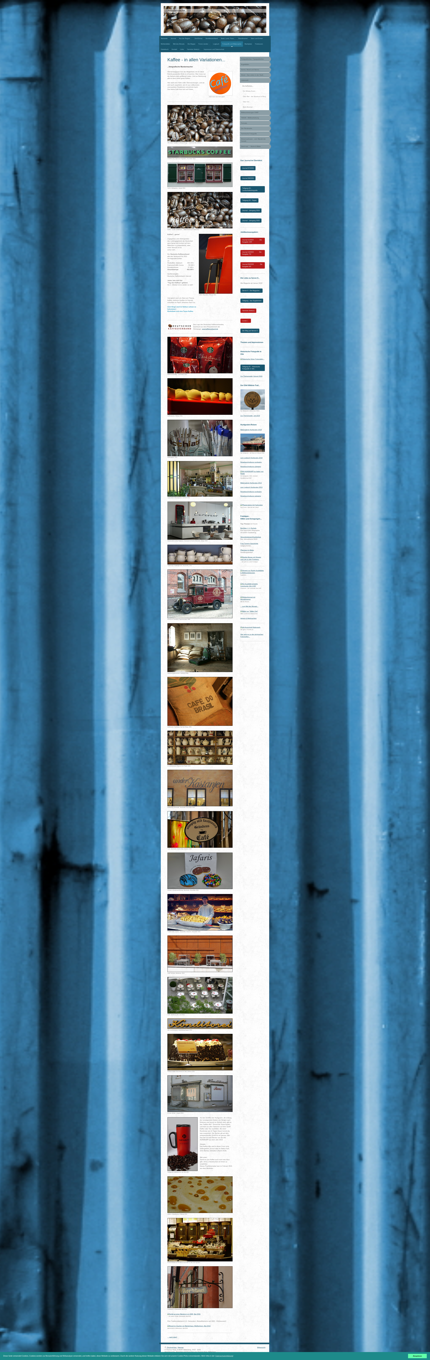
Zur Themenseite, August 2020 (251, 376)
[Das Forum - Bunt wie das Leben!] (252, 505)
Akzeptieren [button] (417, 1356)
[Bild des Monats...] (252, 598)
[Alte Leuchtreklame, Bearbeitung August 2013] (200, 1023)
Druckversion (172, 1347)
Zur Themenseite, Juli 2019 (250, 416)
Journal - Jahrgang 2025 (251, 220)
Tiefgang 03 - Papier (249, 200)
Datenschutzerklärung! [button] (224, 1356)
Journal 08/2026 (248, 178)
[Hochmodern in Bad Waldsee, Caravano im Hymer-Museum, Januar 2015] (200, 521)
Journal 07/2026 (248, 168)
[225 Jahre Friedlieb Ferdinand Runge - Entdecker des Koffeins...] (200, 123)
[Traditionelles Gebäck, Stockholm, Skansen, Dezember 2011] (200, 912)
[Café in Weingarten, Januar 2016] (200, 174)
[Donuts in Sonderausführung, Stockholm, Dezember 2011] (200, 871)
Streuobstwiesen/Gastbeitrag (250, 537)
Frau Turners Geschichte (249, 543)
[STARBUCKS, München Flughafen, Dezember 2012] (200, 152)
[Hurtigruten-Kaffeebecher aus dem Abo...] (182, 1144)
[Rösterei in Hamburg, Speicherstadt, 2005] (200, 593)
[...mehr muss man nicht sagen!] (220, 83)
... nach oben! (172, 1337)
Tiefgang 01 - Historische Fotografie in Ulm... (251, 368)
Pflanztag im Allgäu (247, 550)
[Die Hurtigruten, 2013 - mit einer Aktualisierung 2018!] (252, 472)
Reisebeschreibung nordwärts (251, 462)
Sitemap (181, 1347)
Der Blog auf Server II (250, 331)
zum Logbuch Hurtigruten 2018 (251, 458)
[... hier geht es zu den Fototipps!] (252, 558)
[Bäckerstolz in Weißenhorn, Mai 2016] (200, 1326)
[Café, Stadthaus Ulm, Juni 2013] (200, 995)
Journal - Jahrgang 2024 (251, 210)
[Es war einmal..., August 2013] (200, 1093)
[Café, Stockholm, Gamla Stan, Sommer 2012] (200, 829)
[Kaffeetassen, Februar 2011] (200, 396)
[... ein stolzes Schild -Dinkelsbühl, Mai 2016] (200, 1314)
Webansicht (261, 1347)
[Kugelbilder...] (252, 572)
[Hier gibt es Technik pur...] (252, 627)
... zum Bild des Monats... (249, 606)
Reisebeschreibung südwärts (250, 466)
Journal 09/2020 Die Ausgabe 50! (252, 265)
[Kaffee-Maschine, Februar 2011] (215, 264)
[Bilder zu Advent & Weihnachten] (252, 611)
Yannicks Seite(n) (248, 310)
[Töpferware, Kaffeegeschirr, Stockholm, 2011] (200, 554)
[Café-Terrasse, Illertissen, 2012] (200, 953)
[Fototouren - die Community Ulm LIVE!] (252, 585)
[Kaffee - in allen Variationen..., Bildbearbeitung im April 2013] (200, 210)
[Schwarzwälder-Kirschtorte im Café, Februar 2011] (200, 1052)
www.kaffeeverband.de (210, 329)
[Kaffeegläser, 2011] (200, 438)
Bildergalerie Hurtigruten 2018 (251, 430)
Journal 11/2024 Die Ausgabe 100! (252, 241)
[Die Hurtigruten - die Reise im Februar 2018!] (252, 443)
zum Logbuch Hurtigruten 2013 (251, 487)
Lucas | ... (245, 321)
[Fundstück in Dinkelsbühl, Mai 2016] (200, 1287)
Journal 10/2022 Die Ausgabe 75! (251, 253)
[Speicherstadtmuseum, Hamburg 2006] (200, 647)
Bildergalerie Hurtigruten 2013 (251, 483)
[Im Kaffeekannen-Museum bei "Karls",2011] (200, 748)
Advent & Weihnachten (248, 618)
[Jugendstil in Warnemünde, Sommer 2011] (200, 479)
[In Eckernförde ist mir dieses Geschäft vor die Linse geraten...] (200, 1239)
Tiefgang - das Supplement (251, 301)
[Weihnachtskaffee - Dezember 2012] (200, 355)
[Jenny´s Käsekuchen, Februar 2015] (200, 1194)
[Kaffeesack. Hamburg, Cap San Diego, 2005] (200, 701)
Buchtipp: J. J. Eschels (248, 528)
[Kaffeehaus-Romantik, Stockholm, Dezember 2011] (200, 788)
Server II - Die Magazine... (251, 290)
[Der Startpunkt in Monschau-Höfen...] (252, 399)
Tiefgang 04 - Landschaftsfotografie (250, 189)
